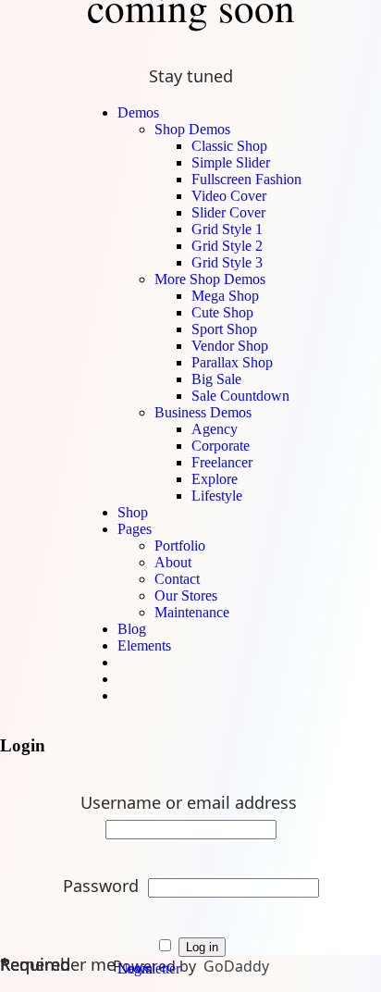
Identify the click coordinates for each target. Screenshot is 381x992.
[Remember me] (166, 945)
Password (103, 885)
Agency (214, 429)
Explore (214, 479)
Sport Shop (224, 329)
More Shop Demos (209, 279)
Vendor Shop (229, 345)
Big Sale (216, 379)
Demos (138, 112)
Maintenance (191, 612)
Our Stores (185, 595)
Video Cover (228, 196)
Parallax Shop (232, 362)
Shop (132, 512)
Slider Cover (228, 212)
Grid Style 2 (227, 246)
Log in (202, 947)
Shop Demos (192, 129)
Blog (131, 629)
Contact (177, 579)
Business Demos (203, 412)
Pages (134, 529)
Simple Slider (230, 162)
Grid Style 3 (227, 262)
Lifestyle (216, 495)
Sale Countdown (240, 395)
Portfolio (179, 545)
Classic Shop (229, 146)
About (172, 562)
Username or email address (190, 802)
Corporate (220, 445)
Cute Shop (222, 312)
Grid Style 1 (227, 229)
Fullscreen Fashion (246, 179)
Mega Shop (225, 296)
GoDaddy (236, 966)
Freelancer (221, 462)
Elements (144, 645)
